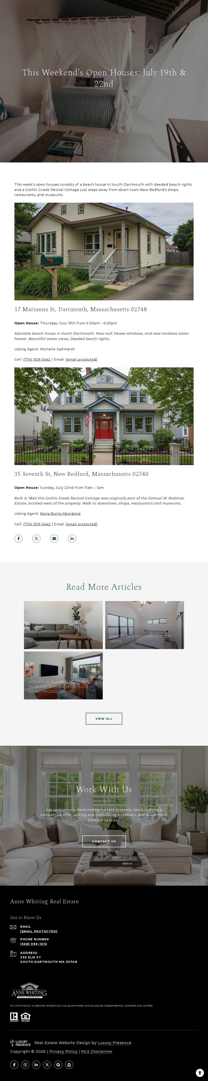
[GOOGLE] (58, 1065)
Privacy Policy (63, 1051)
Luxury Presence (114, 1043)
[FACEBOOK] (14, 1065)
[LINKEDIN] (36, 1065)
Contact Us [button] (104, 841)
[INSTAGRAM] (25, 1065)
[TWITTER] (47, 1065)
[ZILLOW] (69, 1065)
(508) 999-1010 (33, 944)
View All (104, 719)
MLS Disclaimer (97, 1051)
